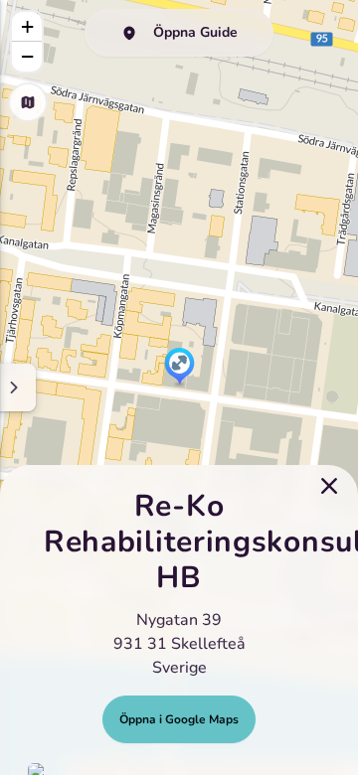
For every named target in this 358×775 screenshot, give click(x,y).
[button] (179, 368)
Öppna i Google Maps (179, 719)
